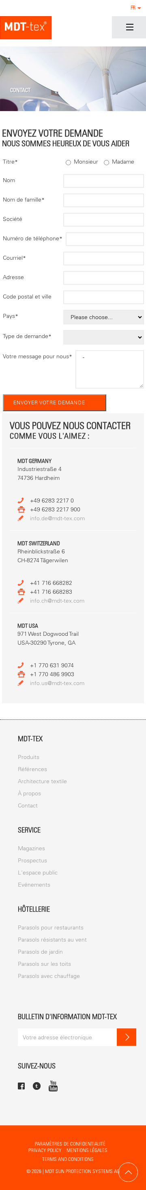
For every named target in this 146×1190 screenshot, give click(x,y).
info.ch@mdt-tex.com (57, 600)
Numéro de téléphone (32, 238)
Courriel (14, 257)
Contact (28, 805)
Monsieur (85, 161)
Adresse (13, 277)
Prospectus (32, 860)
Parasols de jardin (40, 951)
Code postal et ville (27, 296)
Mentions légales (87, 1150)
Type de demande (27, 336)
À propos (29, 793)
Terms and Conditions (68, 1159)
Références (32, 769)
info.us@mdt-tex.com (57, 683)
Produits (28, 757)
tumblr (37, 1086)
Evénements (34, 884)
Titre (10, 161)
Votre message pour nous (37, 356)
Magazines (31, 848)
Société (12, 219)
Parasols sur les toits (44, 964)
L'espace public (38, 872)
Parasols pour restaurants (51, 927)
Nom (9, 180)
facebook (21, 1086)
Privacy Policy (45, 1150)
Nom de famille (24, 199)
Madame (122, 161)
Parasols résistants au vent (52, 939)
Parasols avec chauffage (49, 976)
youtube (53, 1086)
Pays (10, 316)
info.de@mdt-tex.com (57, 518)
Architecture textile (42, 781)
